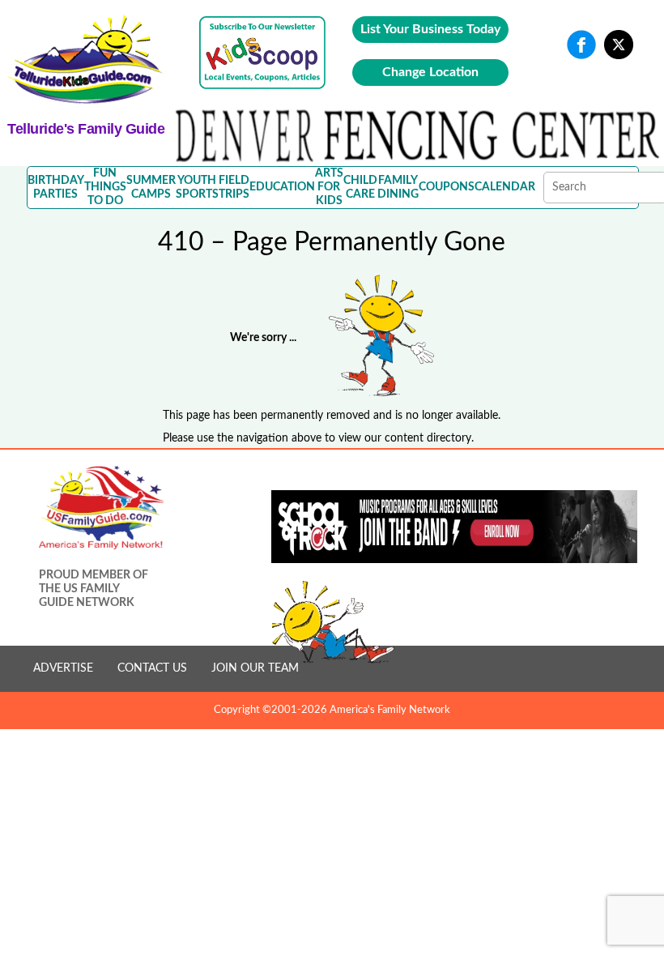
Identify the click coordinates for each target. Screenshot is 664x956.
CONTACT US (152, 668)
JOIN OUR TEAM (255, 668)
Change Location (430, 72)
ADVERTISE (63, 668)
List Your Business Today (430, 29)
